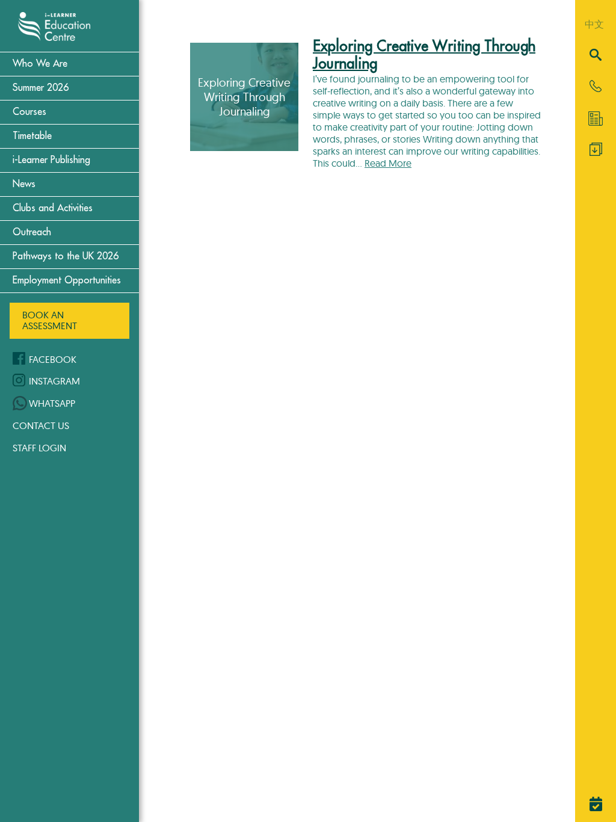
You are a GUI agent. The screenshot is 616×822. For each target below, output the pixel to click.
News (24, 184)
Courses (29, 112)
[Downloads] (596, 152)
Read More (388, 163)
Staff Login (39, 448)
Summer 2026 (41, 88)
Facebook (52, 359)
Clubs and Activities (53, 208)
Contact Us (41, 425)
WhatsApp (52, 403)
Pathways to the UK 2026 (66, 256)
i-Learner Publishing (51, 160)
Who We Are (40, 64)
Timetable (32, 136)
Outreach (32, 232)
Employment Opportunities (67, 280)
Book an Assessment (49, 320)
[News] (596, 118)
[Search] (595, 55)
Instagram (54, 381)
